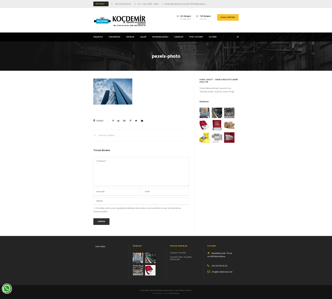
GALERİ (143, 36)
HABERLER (178, 36)
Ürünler (130, 36)
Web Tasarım (164, 293)
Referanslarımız (160, 36)
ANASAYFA (98, 36)
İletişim (212, 36)
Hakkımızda (114, 36)
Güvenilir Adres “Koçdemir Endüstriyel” (181, 258)
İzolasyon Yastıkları (178, 252)
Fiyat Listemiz (196, 36)
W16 (154, 293)
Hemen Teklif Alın (228, 17)
